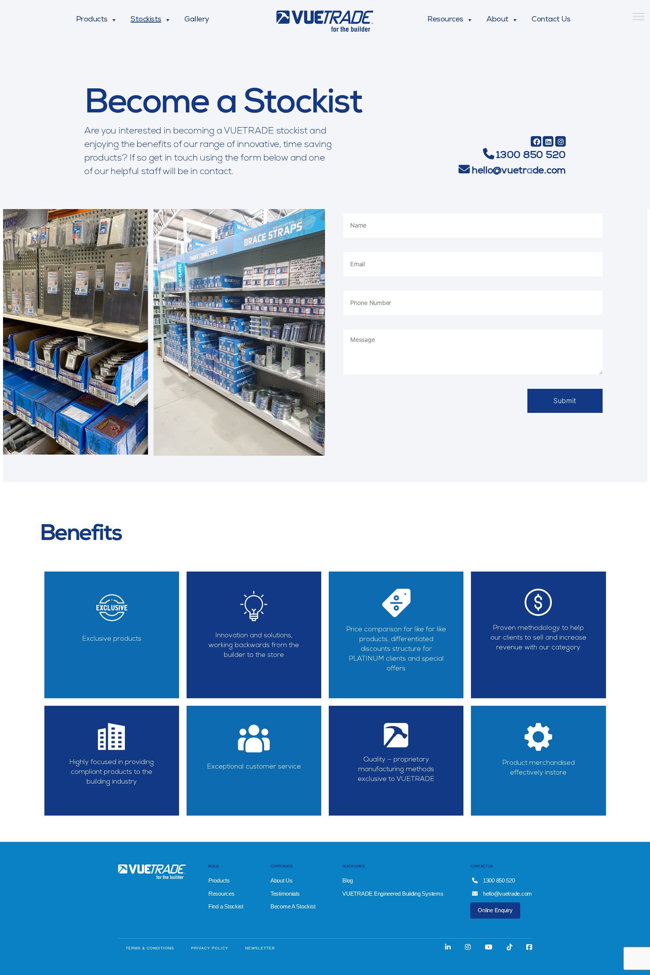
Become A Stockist (292, 906)
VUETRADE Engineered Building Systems (392, 893)
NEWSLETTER (260, 948)
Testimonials (285, 893)
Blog (347, 880)
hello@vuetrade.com (519, 171)
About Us (281, 880)
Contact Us (551, 20)
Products (92, 20)
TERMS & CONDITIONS (150, 948)
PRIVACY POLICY (209, 948)
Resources (445, 20)
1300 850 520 (531, 156)
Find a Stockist (225, 906)
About (497, 20)
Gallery (196, 20)
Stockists (146, 20)
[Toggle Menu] (639, 16)
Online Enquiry (495, 910)
